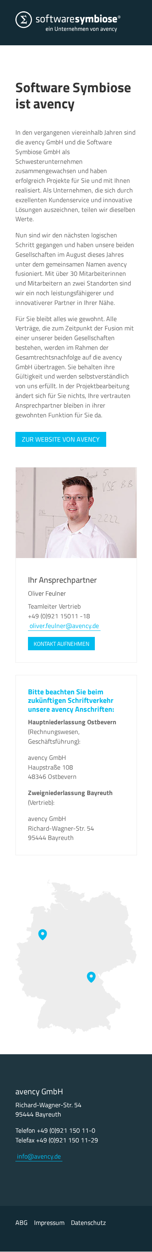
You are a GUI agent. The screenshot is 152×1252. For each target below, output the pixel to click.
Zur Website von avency (61, 439)
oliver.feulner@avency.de (64, 625)
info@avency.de (39, 1156)
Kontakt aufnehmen (61, 643)
